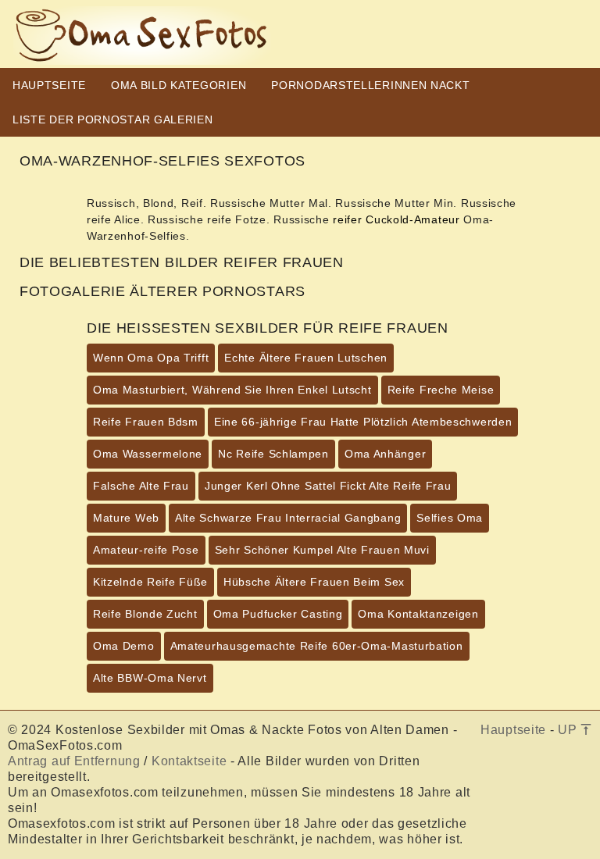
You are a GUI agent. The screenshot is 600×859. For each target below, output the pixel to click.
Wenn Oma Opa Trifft (151, 357)
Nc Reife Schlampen (273, 453)
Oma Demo (124, 646)
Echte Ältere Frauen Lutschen (306, 357)
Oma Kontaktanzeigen (418, 614)
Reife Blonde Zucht (145, 614)
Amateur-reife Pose (146, 550)
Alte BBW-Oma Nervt (150, 678)
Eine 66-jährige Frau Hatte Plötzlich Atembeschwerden (363, 421)
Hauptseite (513, 729)
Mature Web (126, 517)
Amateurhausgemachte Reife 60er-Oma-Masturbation (316, 646)
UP (569, 729)
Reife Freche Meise (441, 389)
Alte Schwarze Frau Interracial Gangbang (288, 517)
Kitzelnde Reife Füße (150, 582)
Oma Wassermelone (147, 453)
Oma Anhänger (385, 453)
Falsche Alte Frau (141, 485)
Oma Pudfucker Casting (278, 614)
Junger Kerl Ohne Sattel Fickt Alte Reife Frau (328, 485)
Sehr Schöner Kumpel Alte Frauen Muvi (322, 550)
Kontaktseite (189, 761)
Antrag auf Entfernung (74, 761)
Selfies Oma (449, 517)
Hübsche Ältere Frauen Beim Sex (314, 582)
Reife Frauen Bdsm (145, 421)
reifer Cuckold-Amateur (396, 219)
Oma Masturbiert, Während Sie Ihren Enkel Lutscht (232, 389)
